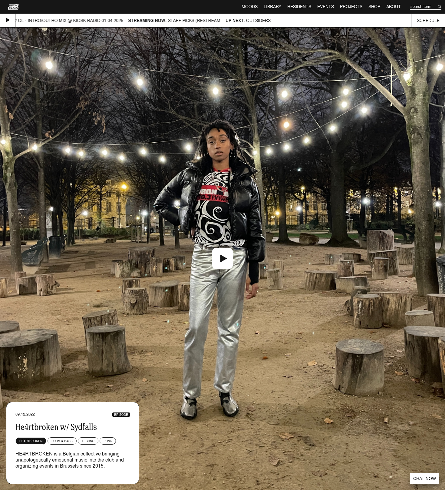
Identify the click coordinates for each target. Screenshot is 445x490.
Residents (299, 6)
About (393, 6)
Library (272, 6)
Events (325, 6)
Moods (250, 6)
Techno (88, 441)
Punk (108, 441)
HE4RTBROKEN (30, 441)
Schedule (428, 20)
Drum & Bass (62, 441)
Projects (351, 6)
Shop (374, 6)
